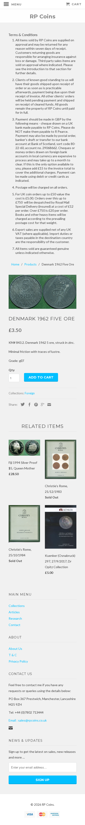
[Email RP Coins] (11, 728)
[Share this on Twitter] (21, 404)
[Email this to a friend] (48, 404)
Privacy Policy (18, 661)
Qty (12, 370)
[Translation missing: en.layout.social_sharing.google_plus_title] (41, 404)
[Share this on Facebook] (28, 404)
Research (15, 618)
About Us (15, 649)
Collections (17, 606)
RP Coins (42, 16)
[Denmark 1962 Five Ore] (43, 292)
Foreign (30, 393)
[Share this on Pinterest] (35, 404)
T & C (13, 655)
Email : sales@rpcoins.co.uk (28, 720)
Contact (14, 625)
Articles (14, 612)
